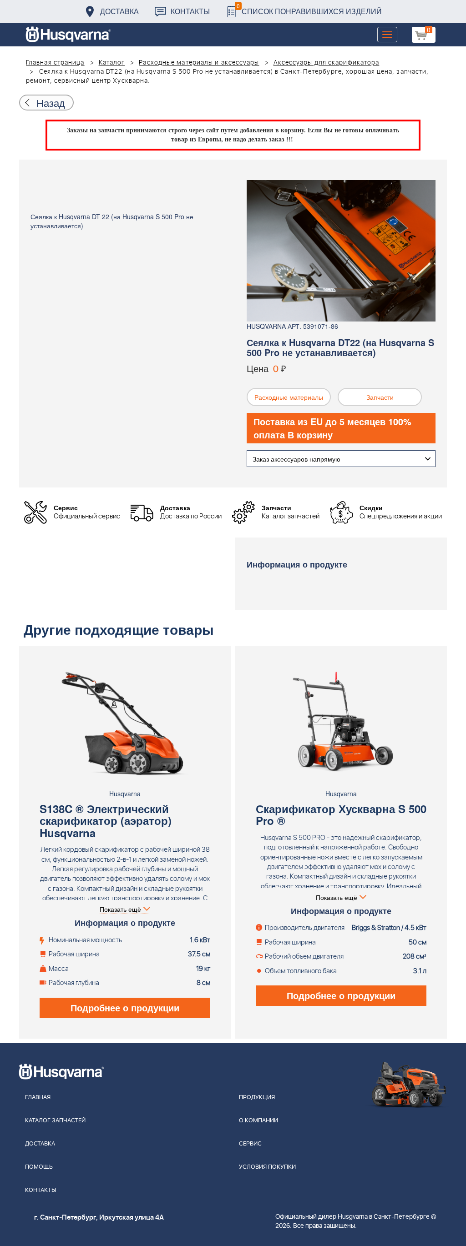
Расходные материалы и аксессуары (199, 62)
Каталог (112, 62)
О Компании (258, 1120)
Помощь (39, 1167)
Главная (38, 1097)
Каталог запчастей (55, 1120)
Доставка (119, 11)
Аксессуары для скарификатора (327, 62)
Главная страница (55, 62)
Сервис (250, 1144)
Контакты (190, 11)
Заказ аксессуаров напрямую (296, 458)
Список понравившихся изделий (309, 9)
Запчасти (380, 397)
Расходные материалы (288, 397)
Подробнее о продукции (125, 1007)
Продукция (257, 1097)
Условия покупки (267, 1167)
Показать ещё (120, 909)
